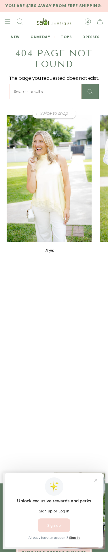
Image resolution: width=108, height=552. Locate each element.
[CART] (100, 21)
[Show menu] (7, 21)
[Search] (90, 91)
